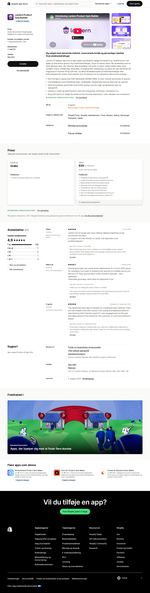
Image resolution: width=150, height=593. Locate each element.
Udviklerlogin (13, 578)
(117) (14, 49)
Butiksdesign (40, 552)
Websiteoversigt (79, 578)
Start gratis (135, 3)
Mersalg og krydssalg (77, 126)
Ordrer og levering (43, 548)
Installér (22, 64)
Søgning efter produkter (45, 539)
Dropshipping (68, 534)
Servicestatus (123, 566)
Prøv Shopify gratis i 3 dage (75, 511)
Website (71, 368)
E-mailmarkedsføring (71, 552)
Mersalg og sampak (70, 548)
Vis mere (73, 257)
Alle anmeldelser (16, 269)
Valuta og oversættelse (72, 566)
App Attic (11, 57)
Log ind (120, 3)
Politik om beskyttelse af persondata (84, 347)
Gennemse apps (102, 3)
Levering (66, 562)
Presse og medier (124, 548)
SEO (64, 557)
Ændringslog (88, 379)
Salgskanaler (40, 534)
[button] (29, 476)
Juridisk (120, 562)
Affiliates (121, 557)
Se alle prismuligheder (94, 216)
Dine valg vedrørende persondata (22, 586)
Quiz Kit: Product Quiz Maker (73, 470)
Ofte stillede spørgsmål (78, 351)
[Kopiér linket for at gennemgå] (52, 229)
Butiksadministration (44, 564)
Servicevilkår (28, 578)
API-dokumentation (98, 539)
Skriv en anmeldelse (17, 265)
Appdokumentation (76, 354)
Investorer (121, 543)
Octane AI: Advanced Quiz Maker (120, 470)
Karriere (120, 539)
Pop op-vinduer (75, 133)
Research (93, 548)
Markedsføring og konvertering (43, 558)
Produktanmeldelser (71, 543)
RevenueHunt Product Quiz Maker (29, 470)
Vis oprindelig (81, 98)
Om (118, 534)
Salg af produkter (42, 543)
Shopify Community (98, 543)
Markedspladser (69, 539)
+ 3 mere (121, 43)
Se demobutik (23, 70)
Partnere (120, 552)
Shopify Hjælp (95, 534)
